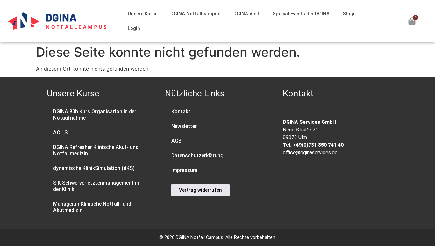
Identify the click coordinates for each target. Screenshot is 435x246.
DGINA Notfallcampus (195, 14)
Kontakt (180, 112)
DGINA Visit (246, 14)
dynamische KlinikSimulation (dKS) (94, 168)
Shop (348, 14)
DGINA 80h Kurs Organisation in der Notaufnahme (94, 115)
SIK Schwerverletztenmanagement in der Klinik (96, 186)
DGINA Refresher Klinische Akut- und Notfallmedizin (96, 150)
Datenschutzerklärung (197, 155)
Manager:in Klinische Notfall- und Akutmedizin (92, 207)
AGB (176, 141)
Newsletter (184, 126)
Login (134, 28)
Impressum (184, 170)
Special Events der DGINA (301, 14)
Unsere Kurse (142, 14)
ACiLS (60, 133)
